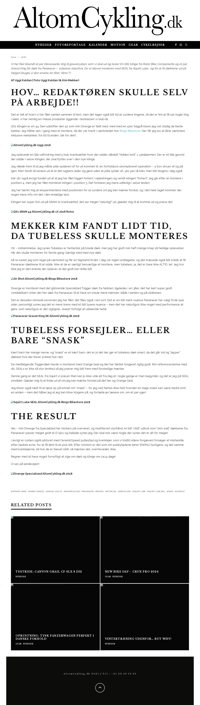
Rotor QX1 (111, 491)
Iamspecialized (72, 491)
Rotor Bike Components (158, 64)
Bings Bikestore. (130, 130)
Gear (133, 44)
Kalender (98, 44)
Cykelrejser (153, 44)
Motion (117, 44)
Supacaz (180, 491)
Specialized (125, 491)
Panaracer (88, 491)
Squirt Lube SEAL (156, 491)
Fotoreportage (70, 44)
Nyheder (43, 44)
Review (100, 491)
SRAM (170, 491)
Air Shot (54, 73)
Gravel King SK (20, 68)
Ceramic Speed (19, 491)
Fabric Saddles (36, 491)
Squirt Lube (139, 491)
